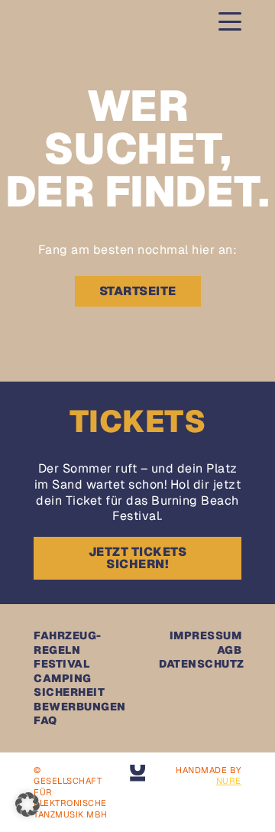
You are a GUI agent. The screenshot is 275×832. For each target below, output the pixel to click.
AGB (229, 650)
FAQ (45, 720)
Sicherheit (69, 692)
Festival (61, 664)
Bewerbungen (80, 706)
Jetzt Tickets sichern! (138, 558)
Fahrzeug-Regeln (68, 642)
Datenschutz (201, 664)
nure (228, 780)
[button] (27, 804)
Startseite (137, 291)
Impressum (206, 635)
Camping (63, 678)
